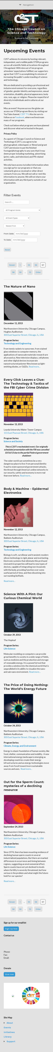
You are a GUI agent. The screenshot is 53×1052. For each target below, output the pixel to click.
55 (29, 265)
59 (20, 272)
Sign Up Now (11, 928)
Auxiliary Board (14, 1036)
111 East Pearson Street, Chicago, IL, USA (24, 432)
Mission (11, 1027)
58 (13, 272)
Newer (12, 265)
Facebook (19, 117)
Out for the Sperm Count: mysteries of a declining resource (24, 786)
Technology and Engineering (17, 343)
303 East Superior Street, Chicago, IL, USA (24, 335)
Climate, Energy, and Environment (20, 745)
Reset (7, 249)
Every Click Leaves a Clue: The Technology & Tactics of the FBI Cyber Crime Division (26, 383)
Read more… (34, 366)
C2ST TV (24, 114)
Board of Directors (16, 1032)
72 (30, 272)
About (10, 1023)
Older (38, 272)
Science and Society (13, 441)
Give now (9, 974)
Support (11, 1041)
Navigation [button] (28, 5)
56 (36, 265)
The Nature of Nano (19, 286)
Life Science (9, 648)
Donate (10, 1046)
